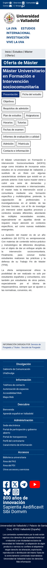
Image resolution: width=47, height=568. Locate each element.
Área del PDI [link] (9, 465)
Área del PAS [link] (9, 461)
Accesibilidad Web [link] (12, 393)
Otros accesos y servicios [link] (16, 469)
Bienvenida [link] (8, 409)
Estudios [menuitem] (28, 28)
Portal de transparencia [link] (15, 437)
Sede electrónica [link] (11, 425)
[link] (18, 51)
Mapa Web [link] (8, 397)
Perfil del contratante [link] (13, 441)
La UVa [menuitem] (11, 28)
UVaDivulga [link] (8, 373)
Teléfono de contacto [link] (14, 385)
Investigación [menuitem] (17, 37)
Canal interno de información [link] (17, 445)
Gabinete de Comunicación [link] (16, 369)
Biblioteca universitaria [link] (14, 457)
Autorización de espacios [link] (16, 389)
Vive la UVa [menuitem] (15, 42)
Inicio (8, 51)
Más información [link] (23, 562)
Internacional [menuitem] (18, 33)
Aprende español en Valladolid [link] (18, 413)
